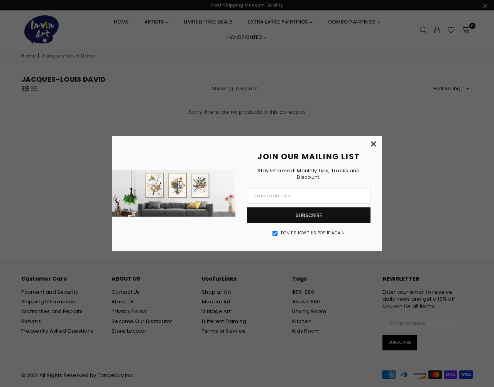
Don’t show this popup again (313, 233)
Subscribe (309, 215)
